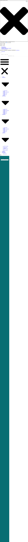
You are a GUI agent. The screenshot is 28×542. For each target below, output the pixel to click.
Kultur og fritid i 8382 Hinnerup (6, 110)
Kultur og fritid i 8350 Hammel (6, 129)
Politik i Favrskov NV (5, 150)
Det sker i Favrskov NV (5, 146)
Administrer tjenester (3, 47)
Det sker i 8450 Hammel (5, 128)
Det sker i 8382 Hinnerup (5, 109)
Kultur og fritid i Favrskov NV (5, 147)
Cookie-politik (3, 51)
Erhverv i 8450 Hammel (5, 130)
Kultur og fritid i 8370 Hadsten (6, 92)
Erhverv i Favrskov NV (5, 149)
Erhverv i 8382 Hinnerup (5, 112)
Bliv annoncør (3, 152)
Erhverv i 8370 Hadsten (5, 93)
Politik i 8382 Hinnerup (5, 113)
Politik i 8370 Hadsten (5, 95)
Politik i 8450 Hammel (5, 132)
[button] (14, 21)
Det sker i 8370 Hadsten (5, 91)
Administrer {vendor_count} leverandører (6, 48)
